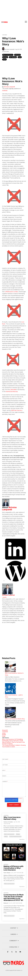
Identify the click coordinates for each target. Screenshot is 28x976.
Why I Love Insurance (8, 54)
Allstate (18, 834)
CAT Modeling (13, 57)
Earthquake (17, 54)
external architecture (12, 391)
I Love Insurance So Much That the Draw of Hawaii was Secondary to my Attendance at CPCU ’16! (14, 897)
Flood (19, 57)
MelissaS (6, 903)
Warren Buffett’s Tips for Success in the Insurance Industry (13, 742)
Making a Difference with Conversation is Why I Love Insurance (13, 868)
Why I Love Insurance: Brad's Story (15, 719)
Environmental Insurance (15, 836)
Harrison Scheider (8, 822)
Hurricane (5, 57)
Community (13, 940)
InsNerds (4, 90)
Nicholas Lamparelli (9, 49)
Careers (13, 934)
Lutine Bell (13, 389)
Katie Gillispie (7, 872)
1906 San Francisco (16, 410)
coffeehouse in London (11, 291)
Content (13, 928)
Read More (21, 839)
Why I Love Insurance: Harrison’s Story (12, 818)
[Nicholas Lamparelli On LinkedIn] (15, 558)
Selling (5, 836)
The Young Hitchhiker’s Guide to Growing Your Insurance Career (14, 745)
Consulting (13, 947)
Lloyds (4, 59)
